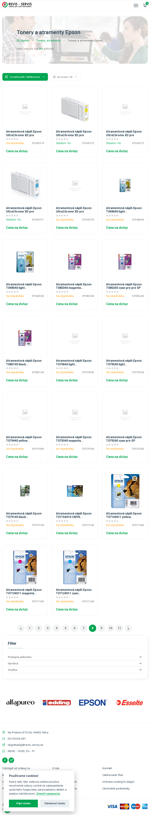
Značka (12, 669)
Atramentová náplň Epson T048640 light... (124, 209)
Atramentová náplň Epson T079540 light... (124, 362)
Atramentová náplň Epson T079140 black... (24, 515)
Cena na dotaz (17, 151)
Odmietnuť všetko (54, 803)
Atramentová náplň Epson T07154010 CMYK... (73, 515)
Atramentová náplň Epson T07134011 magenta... (24, 591)
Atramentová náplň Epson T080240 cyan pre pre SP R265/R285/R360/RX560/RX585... (125, 286)
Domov (24, 40)
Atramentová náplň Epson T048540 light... (24, 286)
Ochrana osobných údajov (118, 781)
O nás (55, 768)
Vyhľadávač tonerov (64, 788)
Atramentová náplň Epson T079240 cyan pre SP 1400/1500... (124, 439)
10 (110, 628)
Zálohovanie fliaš (112, 775)
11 (119, 628)
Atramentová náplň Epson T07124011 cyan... (73, 591)
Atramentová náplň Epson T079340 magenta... (73, 438)
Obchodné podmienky (116, 788)
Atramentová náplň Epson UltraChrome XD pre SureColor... (24, 133)
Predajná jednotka (19, 657)
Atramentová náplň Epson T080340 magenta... (73, 286)
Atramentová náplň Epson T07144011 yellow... (124, 515)
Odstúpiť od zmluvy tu (16, 768)
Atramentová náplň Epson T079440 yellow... (24, 438)
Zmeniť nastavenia (48, 793)
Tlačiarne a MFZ (62, 775)
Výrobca (13, 663)
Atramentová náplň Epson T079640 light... (73, 362)
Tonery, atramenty (48, 40)
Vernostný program (64, 781)
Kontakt (107, 768)
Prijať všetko (23, 803)
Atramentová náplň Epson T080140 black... (24, 362)
